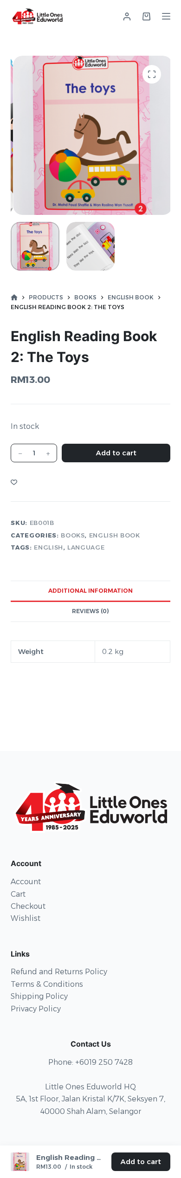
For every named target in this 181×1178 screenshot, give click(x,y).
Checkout (28, 906)
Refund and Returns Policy (59, 971)
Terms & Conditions (47, 984)
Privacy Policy (36, 1008)
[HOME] (14, 297)
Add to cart (116, 452)
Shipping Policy (39, 996)
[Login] (127, 16)
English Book (114, 535)
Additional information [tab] (90, 590)
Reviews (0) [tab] (90, 611)
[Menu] (166, 16)
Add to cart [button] (141, 1161)
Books (72, 535)
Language (85, 547)
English (48, 547)
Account (26, 881)
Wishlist (25, 918)
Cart (18, 894)
